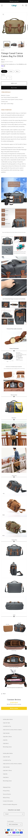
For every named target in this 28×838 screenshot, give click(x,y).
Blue (17, 71)
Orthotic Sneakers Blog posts (10, 804)
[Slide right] (26, 45)
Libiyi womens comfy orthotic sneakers (12, 729)
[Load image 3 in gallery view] (21, 44)
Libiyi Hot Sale (6, 722)
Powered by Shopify (17, 835)
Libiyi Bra (5, 740)
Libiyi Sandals (6, 733)
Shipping (2, 61)
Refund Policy (6, 797)
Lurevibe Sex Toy (7, 726)
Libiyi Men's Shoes (7, 736)
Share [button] (4, 693)
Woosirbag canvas (7, 746)
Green (4, 71)
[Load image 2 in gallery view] (14, 44)
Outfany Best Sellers (8, 719)
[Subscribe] (22, 814)
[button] (2, 5)
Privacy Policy (6, 790)
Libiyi (12, 835)
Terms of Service (7, 794)
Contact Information (8, 801)
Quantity (3, 74)
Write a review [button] (14, 708)
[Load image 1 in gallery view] (7, 44)
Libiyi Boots (6, 743)
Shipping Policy (6, 787)
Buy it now (14, 87)
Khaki (11, 71)
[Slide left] (1, 45)
